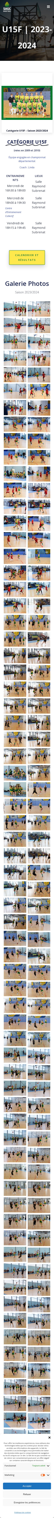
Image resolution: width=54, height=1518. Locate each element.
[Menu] (48, 6)
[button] (49, 1437)
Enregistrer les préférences (27, 1502)
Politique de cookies (22, 1512)
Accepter (27, 1486)
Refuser (27, 1494)
